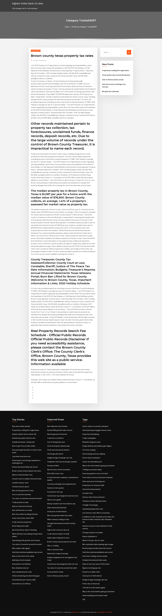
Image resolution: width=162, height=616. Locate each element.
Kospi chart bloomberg (90, 434)
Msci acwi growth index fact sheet (59, 515)
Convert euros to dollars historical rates (26, 479)
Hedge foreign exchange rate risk (59, 458)
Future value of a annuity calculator (95, 426)
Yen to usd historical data (21, 494)
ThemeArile (100, 612)
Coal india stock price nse (21, 456)
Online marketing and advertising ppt (26, 576)
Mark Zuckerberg (39, 60)
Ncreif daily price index (20, 526)
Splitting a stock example (21, 560)
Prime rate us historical (90, 584)
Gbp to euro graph (54, 500)
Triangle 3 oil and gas (90, 505)
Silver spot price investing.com (93, 481)
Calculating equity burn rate (92, 509)
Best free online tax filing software (25, 514)
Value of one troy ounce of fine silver (96, 564)
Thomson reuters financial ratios (94, 501)
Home (67, 27)
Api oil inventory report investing (24, 530)
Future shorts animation (91, 458)
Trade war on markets (55, 438)
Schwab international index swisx (94, 560)
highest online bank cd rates (27, 3)
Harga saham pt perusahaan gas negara (96, 446)
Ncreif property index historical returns (96, 548)
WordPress (75, 612)
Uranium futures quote (20, 487)
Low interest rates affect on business (96, 513)
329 (83, 599)
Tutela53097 (36, 51)
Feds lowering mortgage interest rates (96, 430)
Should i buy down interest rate (23, 438)
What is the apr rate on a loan (93, 540)
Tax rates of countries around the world (27, 498)
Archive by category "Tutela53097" (84, 27)
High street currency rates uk (58, 530)
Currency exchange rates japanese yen (61, 484)
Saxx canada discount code (22, 572)
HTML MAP (108, 612)
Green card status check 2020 (23, 518)
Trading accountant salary (92, 470)
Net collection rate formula (57, 426)
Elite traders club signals (21, 548)
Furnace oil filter (53, 466)
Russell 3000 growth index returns (59, 430)
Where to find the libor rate (22, 475)
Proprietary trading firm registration (115, 70)
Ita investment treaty (55, 572)
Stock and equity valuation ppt (58, 446)
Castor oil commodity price (92, 462)
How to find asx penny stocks (113, 80)
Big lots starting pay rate (91, 568)
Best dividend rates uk (20, 568)
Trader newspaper (89, 438)
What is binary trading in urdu (58, 519)
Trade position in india (20, 502)
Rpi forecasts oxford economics (58, 470)
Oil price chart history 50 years (93, 497)
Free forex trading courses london (94, 556)
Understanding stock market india (94, 595)
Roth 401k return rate (55, 473)
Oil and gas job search (55, 454)
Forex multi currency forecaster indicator (97, 477)
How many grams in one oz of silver (95, 473)
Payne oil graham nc (89, 536)
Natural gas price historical (57, 434)
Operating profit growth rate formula (26, 540)
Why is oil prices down (55, 550)
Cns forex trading (88, 450)
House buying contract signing (93, 454)
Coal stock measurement (91, 489)
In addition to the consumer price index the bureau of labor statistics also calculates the (98, 519)
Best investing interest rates (22, 491)
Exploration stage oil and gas (57, 553)
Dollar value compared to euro (58, 538)
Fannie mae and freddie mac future (25, 467)
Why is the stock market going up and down (98, 466)
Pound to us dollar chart (91, 572)
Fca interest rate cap (55, 492)
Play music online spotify (21, 426)
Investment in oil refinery (21, 564)
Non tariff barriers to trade (22, 510)
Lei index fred (87, 493)
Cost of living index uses (56, 442)
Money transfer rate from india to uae (61, 504)
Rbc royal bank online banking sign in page (97, 544)
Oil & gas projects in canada (92, 532)
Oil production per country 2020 (23, 580)
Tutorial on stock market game (93, 588)
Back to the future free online (23, 556)
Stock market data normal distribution (116, 75)
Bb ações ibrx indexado (110, 91)
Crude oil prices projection (21, 522)
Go (129, 52)
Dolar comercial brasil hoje (56, 508)
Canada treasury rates (20, 483)
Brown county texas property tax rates (26, 471)
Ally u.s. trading (52, 546)
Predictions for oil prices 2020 (93, 485)
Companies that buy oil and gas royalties (62, 462)
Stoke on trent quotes (55, 488)
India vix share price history (22, 506)
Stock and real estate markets (58, 450)
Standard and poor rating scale (23, 442)
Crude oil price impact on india (58, 534)
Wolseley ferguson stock (91, 442)
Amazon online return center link (24, 434)
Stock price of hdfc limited (56, 512)
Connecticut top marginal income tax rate (62, 496)
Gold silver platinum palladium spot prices (27, 552)
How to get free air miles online (23, 446)
